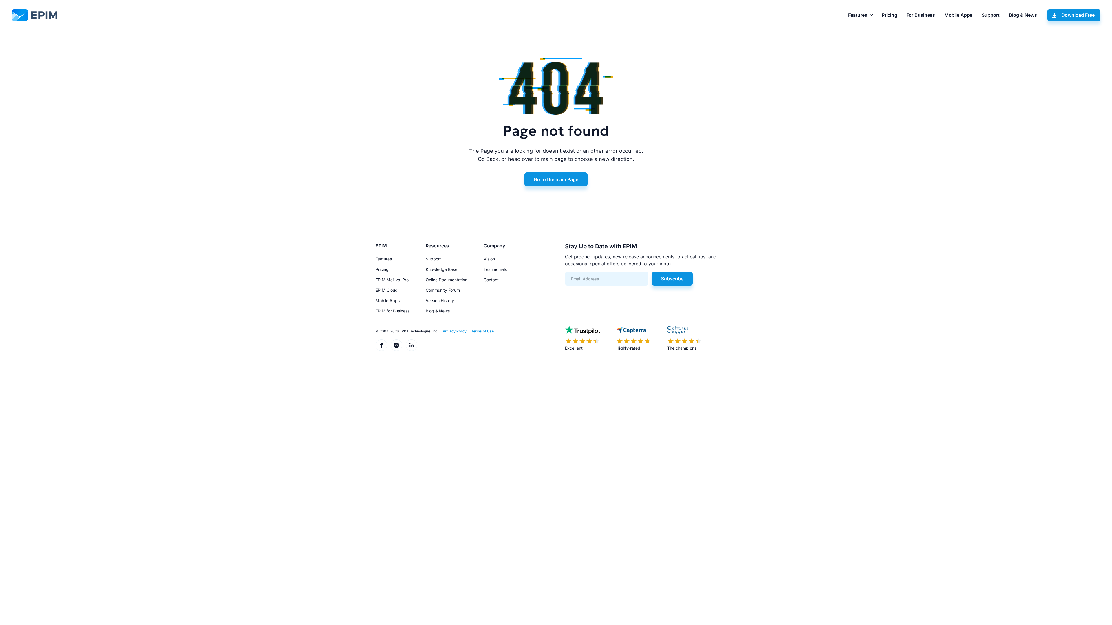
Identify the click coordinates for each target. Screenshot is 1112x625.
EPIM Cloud (387, 290)
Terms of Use (482, 331)
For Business (920, 15)
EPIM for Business (392, 310)
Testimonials (495, 269)
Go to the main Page (556, 179)
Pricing (889, 15)
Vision (489, 258)
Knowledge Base (441, 269)
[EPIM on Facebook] (381, 345)
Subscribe (672, 279)
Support (991, 15)
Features (857, 15)
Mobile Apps (958, 15)
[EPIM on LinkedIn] (411, 345)
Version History (440, 300)
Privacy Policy (455, 331)
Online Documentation (446, 279)
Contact (491, 279)
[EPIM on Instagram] (396, 345)
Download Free (1078, 15)
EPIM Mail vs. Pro (392, 279)
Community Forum (443, 290)
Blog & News (1023, 15)
